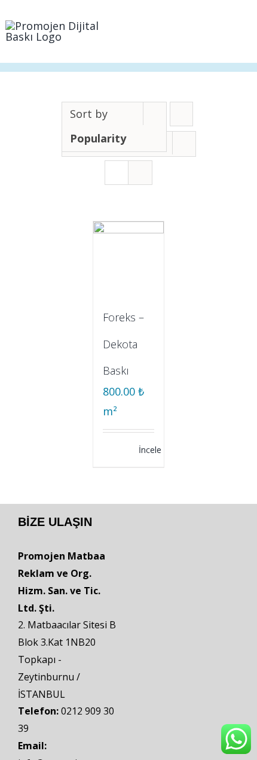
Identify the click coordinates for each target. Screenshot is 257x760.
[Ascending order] (181, 114)
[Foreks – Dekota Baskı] (128, 256)
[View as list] (140, 172)
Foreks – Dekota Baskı (123, 344)
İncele (146, 449)
